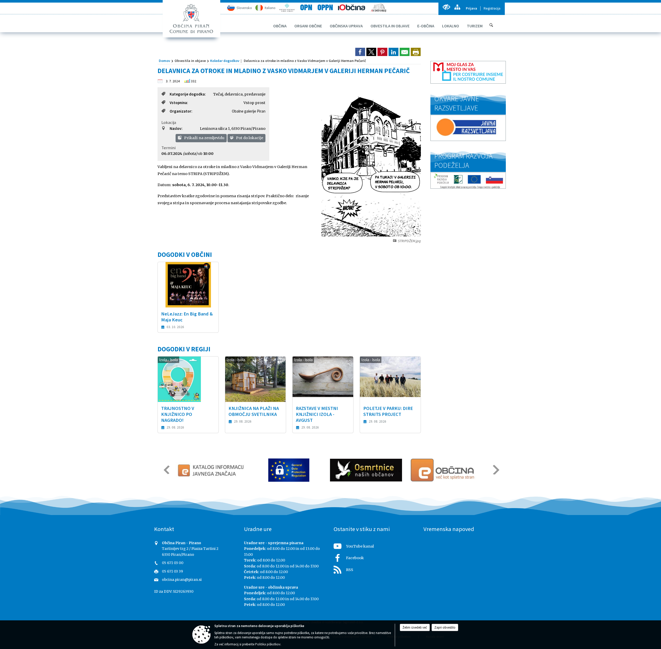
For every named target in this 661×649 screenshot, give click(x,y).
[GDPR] (289, 470)
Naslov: (176, 128)
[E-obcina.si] (443, 470)
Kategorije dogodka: (188, 94)
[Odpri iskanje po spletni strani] (491, 25)
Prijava (471, 8)
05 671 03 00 (172, 563)
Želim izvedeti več (415, 627)
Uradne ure (258, 529)
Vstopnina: (179, 102)
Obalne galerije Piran (248, 111)
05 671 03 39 (172, 571)
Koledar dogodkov (224, 60)
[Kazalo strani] (457, 7)
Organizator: (181, 111)
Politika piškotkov (267, 644)
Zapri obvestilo (444, 627)
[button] (166, 469)
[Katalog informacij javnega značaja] (211, 470)
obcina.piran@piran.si (182, 579)
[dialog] (416, 52)
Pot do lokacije (249, 138)
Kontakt (164, 529)
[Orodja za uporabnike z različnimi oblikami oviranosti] (446, 7)
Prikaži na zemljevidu (203, 138)
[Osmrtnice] (366, 470)
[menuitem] (279, 25)
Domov (164, 60)
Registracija (492, 8)
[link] (360, 52)
